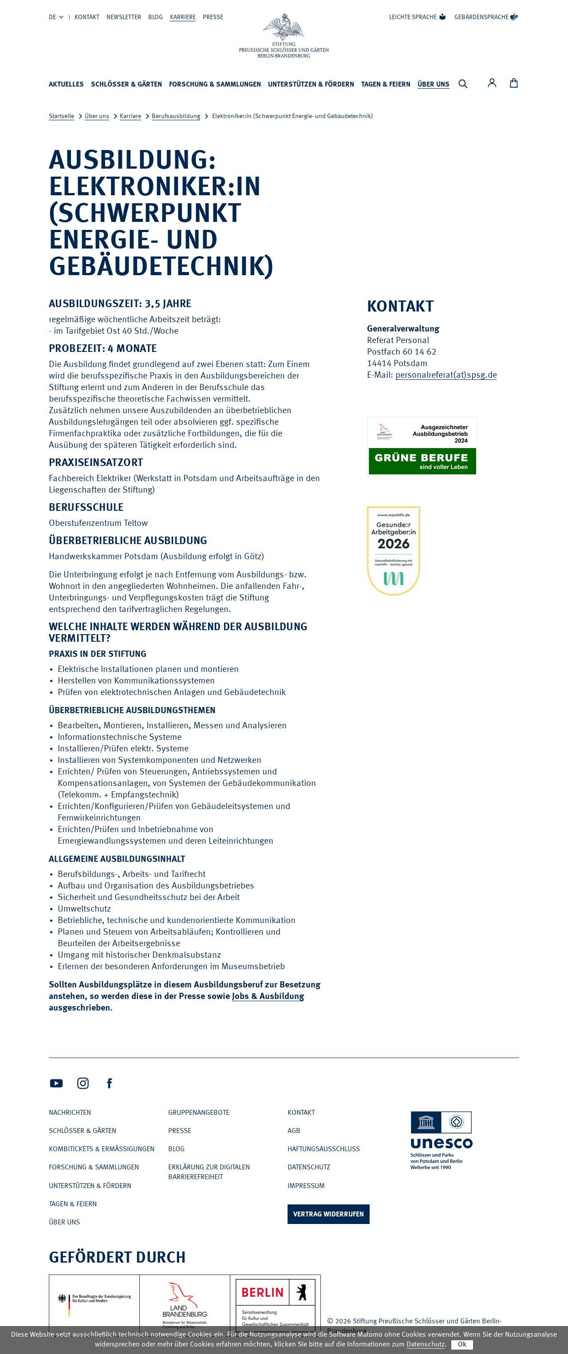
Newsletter (123, 17)
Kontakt (87, 17)
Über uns (434, 84)
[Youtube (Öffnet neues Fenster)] (56, 1083)
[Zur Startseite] (284, 35)
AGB (294, 1131)
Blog (155, 17)
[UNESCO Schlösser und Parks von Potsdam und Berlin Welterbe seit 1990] (442, 1142)
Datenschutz (309, 1167)
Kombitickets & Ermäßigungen (101, 1149)
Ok (462, 1344)
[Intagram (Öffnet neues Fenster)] (83, 1083)
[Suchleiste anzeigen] (463, 84)
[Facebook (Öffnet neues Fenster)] (109, 1083)
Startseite (61, 116)
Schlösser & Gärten (126, 84)
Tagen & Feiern (385, 84)
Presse (213, 17)
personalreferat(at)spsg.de (446, 375)
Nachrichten (70, 1113)
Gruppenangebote (198, 1113)
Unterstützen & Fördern (311, 84)
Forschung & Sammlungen (215, 84)
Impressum (306, 1186)
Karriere (183, 17)
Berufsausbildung (176, 116)
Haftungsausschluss (324, 1149)
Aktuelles (66, 84)
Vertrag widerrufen (328, 1214)
